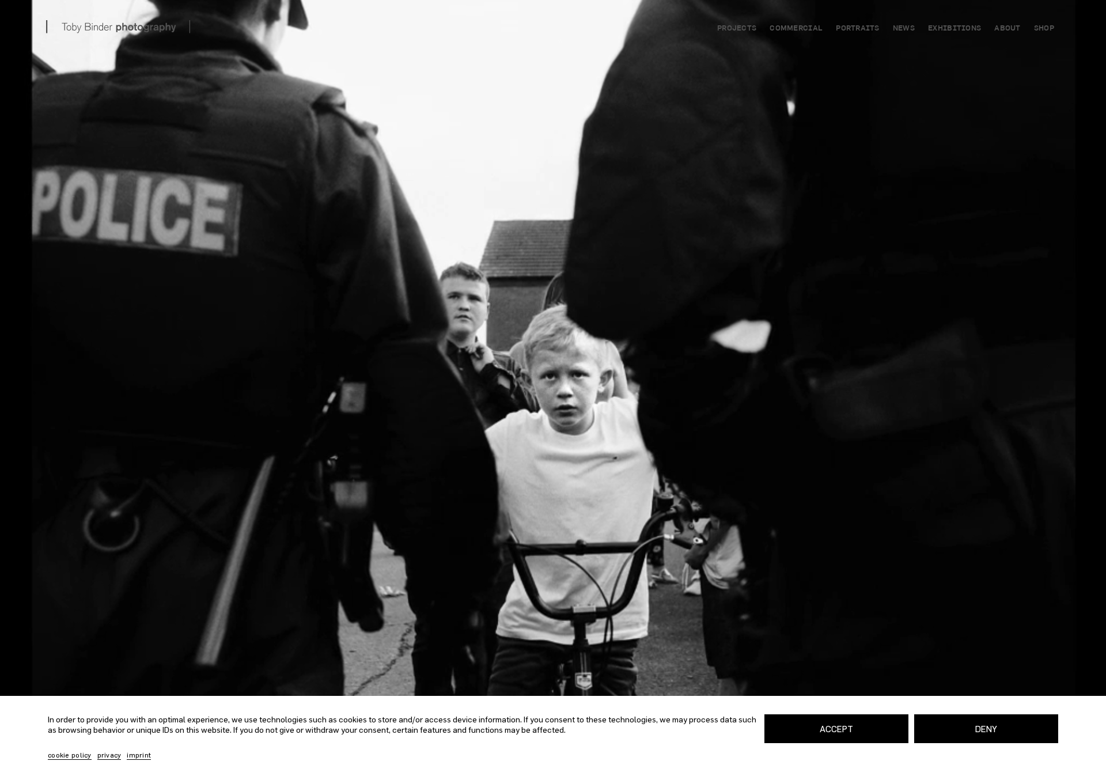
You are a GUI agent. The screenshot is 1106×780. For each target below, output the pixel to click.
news (904, 28)
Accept (836, 729)
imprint (139, 755)
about (1007, 28)
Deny (986, 729)
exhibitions (954, 28)
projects (736, 28)
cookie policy (69, 755)
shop (1044, 28)
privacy (109, 755)
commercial (796, 28)
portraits (857, 28)
